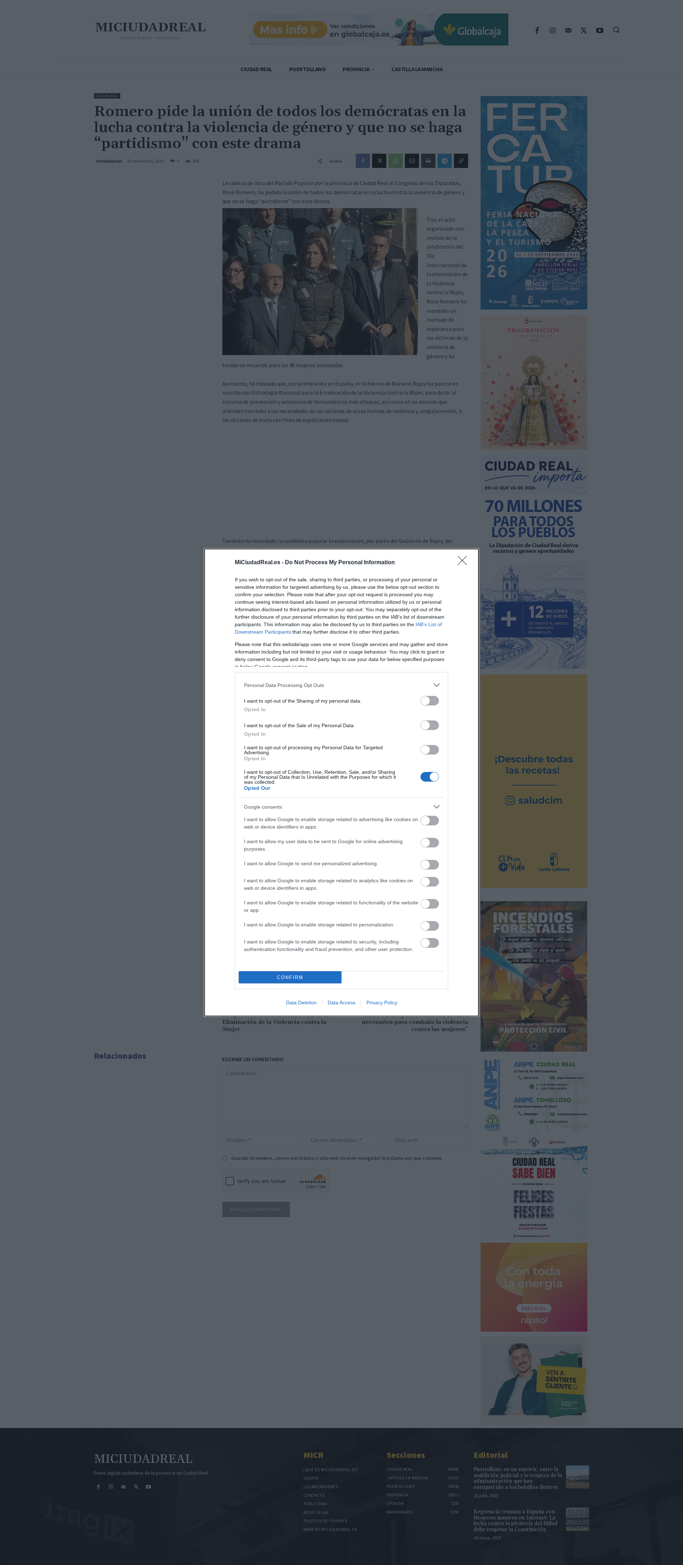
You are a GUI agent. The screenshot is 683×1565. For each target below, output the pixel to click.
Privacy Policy (381, 1002)
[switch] (429, 700)
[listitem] (341, 685)
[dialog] (341, 782)
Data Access (341, 1002)
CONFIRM (290, 977)
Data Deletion (301, 1002)
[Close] (464, 563)
